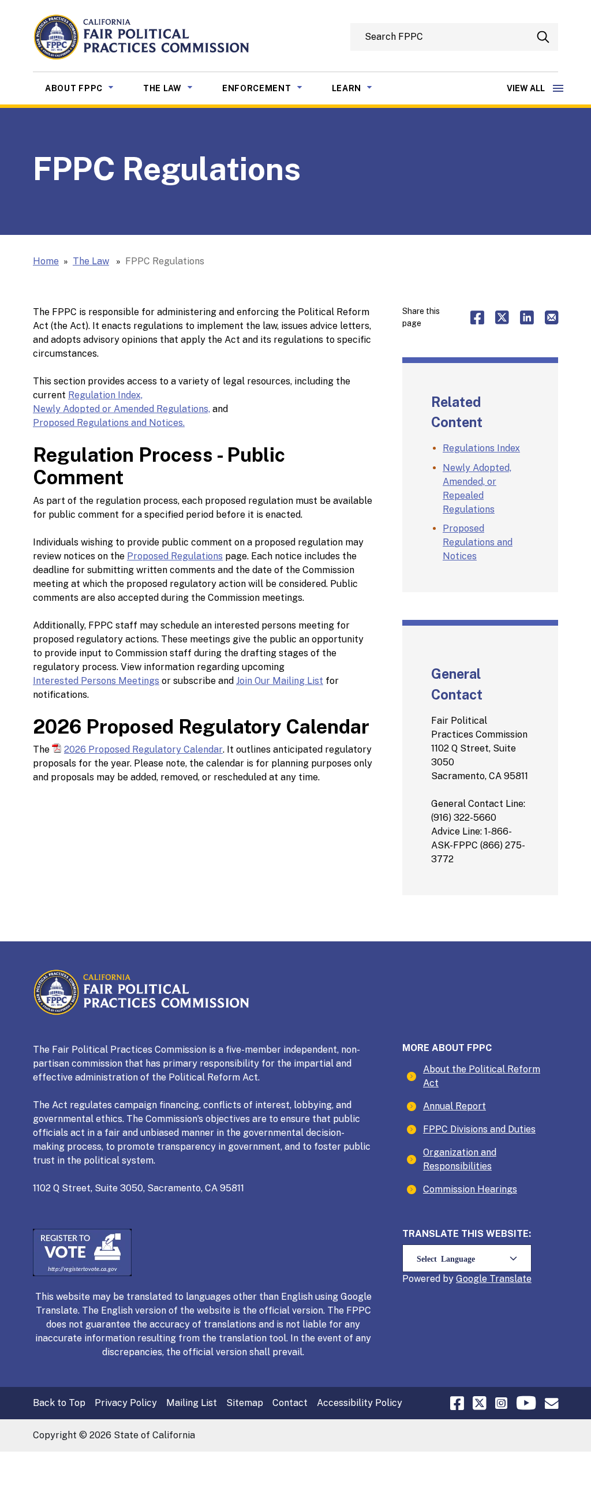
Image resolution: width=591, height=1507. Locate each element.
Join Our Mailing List (279, 680)
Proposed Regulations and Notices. (109, 422)
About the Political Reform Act (481, 1076)
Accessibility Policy (359, 1402)
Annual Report (454, 1106)
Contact (290, 1402)
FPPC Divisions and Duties (479, 1129)
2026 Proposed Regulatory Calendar (143, 749)
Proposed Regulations (175, 556)
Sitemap (244, 1402)
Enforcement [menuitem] (271, 88)
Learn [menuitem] (361, 88)
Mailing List (191, 1402)
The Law (91, 261)
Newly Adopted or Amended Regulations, (121, 408)
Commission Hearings (470, 1189)
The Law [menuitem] (176, 88)
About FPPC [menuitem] (88, 88)
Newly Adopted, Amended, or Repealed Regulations (477, 488)
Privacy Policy (126, 1402)
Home (46, 261)
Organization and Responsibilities (459, 1159)
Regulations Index (481, 448)
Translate (510, 1278)
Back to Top (59, 1402)
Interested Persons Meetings (96, 680)
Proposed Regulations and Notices (478, 542)
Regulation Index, (105, 395)
